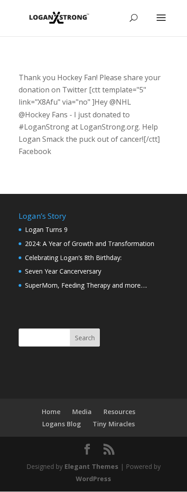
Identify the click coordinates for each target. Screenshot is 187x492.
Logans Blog (61, 424)
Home (51, 411)
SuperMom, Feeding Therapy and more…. (86, 285)
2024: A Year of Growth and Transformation (89, 243)
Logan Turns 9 (46, 229)
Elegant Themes (91, 466)
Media (82, 411)
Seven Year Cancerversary (63, 271)
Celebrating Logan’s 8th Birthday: (73, 257)
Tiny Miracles (114, 424)
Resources (119, 411)
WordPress (93, 478)
